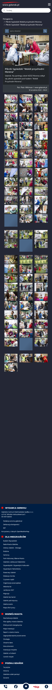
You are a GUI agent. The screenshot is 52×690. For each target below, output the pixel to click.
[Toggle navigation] (49, 4)
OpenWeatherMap (23, 531)
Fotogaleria (8, 18)
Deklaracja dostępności (11, 524)
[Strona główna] (5, 687)
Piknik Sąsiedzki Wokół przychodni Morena (24, 21)
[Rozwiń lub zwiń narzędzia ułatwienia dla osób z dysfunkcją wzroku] (46, 687)
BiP (4, 528)
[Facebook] (16, 687)
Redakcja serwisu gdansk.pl (12, 521)
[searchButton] (45, 31)
